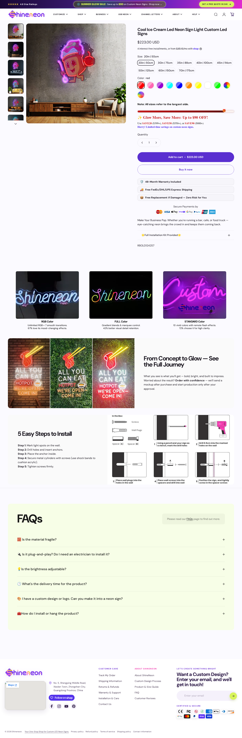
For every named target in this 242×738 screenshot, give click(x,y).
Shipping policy (124, 731)
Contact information (142, 731)
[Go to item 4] (16, 86)
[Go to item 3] (16, 68)
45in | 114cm (224, 62)
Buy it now (185, 169)
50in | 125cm (146, 70)
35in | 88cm (184, 62)
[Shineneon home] (24, 673)
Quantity (142, 134)
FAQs (190, 519)
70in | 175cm (186, 70)
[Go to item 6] (16, 122)
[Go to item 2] (16, 49)
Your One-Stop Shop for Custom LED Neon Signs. (47, 731)
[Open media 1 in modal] (76, 73)
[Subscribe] (233, 696)
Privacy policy (77, 731)
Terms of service (107, 731)
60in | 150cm (166, 70)
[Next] (117, 79)
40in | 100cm (204, 62)
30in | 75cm (165, 62)
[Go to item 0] (16, 31)
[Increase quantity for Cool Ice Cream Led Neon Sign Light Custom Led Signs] (157, 143)
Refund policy (92, 731)
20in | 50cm (145, 62)
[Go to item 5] (16, 104)
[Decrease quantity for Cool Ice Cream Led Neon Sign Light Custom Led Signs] (141, 143)
